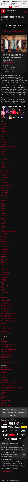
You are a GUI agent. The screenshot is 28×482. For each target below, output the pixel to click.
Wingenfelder (4, 289)
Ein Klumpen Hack (5, 166)
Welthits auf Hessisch (6, 333)
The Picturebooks (5, 272)
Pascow (3, 239)
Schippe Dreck (4, 248)
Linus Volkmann (5, 312)
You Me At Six (4, 292)
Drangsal (3, 154)
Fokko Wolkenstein (5, 174)
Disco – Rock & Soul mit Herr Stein (9, 146)
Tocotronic (3, 276)
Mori (2, 228)
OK (10, 6)
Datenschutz (12, 475)
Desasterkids (4, 143)
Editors (2, 164)
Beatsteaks (3, 131)
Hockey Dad (4, 195)
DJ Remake (3, 151)
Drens (2, 157)
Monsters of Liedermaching (7, 225)
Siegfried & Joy (4, 330)
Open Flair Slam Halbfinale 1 (8, 318)
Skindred (3, 258)
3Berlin (3, 338)
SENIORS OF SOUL (6, 253)
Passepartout (4, 241)
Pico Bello (3, 392)
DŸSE (2, 161)
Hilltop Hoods (4, 193)
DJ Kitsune (3, 149)
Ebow (2, 162)
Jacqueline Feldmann (6, 305)
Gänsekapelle (4, 375)
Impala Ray (4, 198)
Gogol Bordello (4, 179)
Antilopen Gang (5, 126)
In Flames (3, 200)
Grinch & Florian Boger (6, 185)
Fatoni (2, 169)
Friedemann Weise (5, 300)
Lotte (2, 212)
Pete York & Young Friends (7, 390)
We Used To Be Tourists (7, 285)
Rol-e (2, 394)
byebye (3, 136)
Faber (2, 167)
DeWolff (3, 144)
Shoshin (3, 254)
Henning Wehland (5, 190)
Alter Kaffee (4, 125)
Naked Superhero (5, 233)
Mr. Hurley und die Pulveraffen (8, 231)
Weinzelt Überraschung (6, 405)
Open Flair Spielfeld (6, 354)
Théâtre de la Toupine (6, 361)
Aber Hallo (3, 123)
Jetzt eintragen (14, 415)
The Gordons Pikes (5, 402)
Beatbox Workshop (5, 367)
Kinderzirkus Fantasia (6, 351)
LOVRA (3, 213)
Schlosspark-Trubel (5, 356)
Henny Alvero (4, 192)
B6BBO (3, 128)
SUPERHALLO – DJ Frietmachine (9, 357)
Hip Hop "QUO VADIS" (6, 379)
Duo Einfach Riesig (5, 346)
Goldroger (3, 180)
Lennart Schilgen (5, 310)
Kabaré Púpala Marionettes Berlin (9, 349)
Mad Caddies (4, 215)
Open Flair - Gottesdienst (7, 385)
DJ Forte (3, 148)
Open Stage (4, 389)
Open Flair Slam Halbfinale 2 (8, 320)
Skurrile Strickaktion (5, 395)
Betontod (3, 133)
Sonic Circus (4, 259)
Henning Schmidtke (6, 303)
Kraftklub (3, 208)
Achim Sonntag (5, 339)
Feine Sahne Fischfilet (6, 170)
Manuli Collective (5, 216)
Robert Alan (4, 323)
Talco (2, 264)
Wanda (3, 282)
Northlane (3, 238)
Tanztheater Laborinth (6, 398)
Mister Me (3, 223)
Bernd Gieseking (5, 341)
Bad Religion (4, 129)
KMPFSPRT (4, 205)
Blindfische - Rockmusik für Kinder (9, 343)
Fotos (22, 31)
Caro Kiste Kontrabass (6, 138)
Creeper (3, 139)
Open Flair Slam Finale (6, 317)
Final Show (3, 374)
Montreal (3, 226)
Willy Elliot (3, 287)
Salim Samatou (4, 325)
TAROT (3, 266)
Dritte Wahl (4, 159)
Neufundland (4, 235)
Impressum (4, 475)
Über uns (4, 477)
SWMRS (3, 262)
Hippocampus (4, 380)
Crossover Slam (5, 297)
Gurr (2, 187)
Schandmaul (4, 246)
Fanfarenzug (4, 372)
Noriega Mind (4, 236)
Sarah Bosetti (4, 326)
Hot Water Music (5, 197)
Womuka (3, 290)
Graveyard (3, 184)
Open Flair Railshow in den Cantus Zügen (11, 387)
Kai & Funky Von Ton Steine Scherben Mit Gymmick (13, 202)
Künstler (5, 31)
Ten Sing (3, 359)
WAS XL (3, 403)
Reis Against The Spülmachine (8, 243)
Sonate (3, 397)
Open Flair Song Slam (6, 321)
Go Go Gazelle (4, 177)
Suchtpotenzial (4, 331)
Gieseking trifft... (5, 302)
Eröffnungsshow (5, 370)
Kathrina (3, 203)
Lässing (3, 210)
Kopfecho (3, 207)
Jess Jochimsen (4, 308)
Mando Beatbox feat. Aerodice (8, 313)
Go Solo (3, 377)
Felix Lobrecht (4, 298)
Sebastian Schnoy (5, 328)
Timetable (14, 31)
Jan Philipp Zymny (5, 307)
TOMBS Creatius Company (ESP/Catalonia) (11, 362)
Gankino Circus (4, 175)
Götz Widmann (5, 182)
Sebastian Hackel (5, 251)
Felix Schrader (4, 172)
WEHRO (3, 284)
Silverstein (3, 256)
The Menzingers (5, 271)
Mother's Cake (4, 230)
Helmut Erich (4, 189)
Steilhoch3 (3, 261)
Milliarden (3, 221)
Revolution (3, 244)
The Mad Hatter (5, 269)
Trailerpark (3, 279)
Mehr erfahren (15, 6)
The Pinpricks (4, 274)
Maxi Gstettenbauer (6, 315)
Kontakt (19, 475)
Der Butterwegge (5, 141)
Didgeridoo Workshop (6, 369)
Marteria (3, 218)
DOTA (2, 152)
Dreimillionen (4, 156)
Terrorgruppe (4, 267)
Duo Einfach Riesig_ (6, 348)
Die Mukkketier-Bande (6, 344)
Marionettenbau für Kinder (7, 353)
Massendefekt (4, 220)
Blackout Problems (5, 134)
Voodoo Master (5, 281)
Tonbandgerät (4, 277)
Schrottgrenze (4, 249)
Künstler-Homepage (9, 62)
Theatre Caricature (5, 400)
